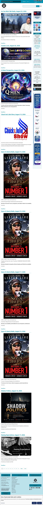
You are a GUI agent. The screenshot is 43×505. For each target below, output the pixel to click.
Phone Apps (13, 486)
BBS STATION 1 (37, 59)
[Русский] (40, 0)
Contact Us (13, 489)
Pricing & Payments (15, 479)
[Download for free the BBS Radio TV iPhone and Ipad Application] (37, 89)
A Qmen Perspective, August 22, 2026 (12, 70)
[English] (34, 0)
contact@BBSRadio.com (5, 485)
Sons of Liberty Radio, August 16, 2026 (13, 331)
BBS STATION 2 (37, 64)
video (39, 42)
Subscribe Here (38, 162)
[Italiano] (38, 0)
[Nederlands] (35, 0)
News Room (13, 485)
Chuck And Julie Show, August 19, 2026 (13, 114)
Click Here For (37, 45)
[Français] (36, 0)
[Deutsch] (37, 0)
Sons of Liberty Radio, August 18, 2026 (13, 211)
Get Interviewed (14, 482)
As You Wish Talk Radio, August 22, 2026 (13, 11)
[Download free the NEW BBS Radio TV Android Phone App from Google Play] (37, 85)
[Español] (41, 0)
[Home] (4, 6)
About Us (13, 488)
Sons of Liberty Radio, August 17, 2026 (13, 272)
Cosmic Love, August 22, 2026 (10, 45)
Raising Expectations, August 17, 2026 (13, 435)
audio (39, 38)
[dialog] (21, 500)
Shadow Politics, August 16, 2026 (11, 391)
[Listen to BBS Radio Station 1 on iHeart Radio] (37, 116)
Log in (28, 1)
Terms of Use (14, 492)
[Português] (39, 0)
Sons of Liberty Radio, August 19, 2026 (13, 152)
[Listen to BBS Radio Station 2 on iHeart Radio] (37, 123)
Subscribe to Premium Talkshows (8, 1)
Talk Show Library (14, 481)
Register (24, 1)
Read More (3, 43)
